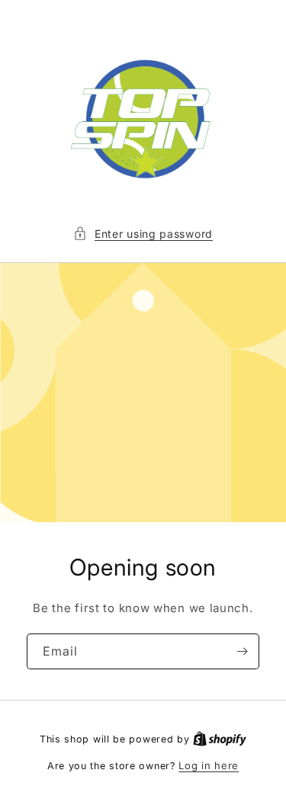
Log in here (208, 765)
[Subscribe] (242, 651)
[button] (143, 233)
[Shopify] (219, 739)
